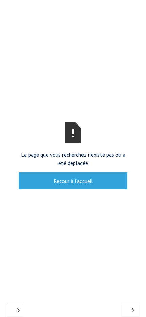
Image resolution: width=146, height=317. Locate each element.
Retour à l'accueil (73, 181)
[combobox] (15, 310)
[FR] (15, 310)
